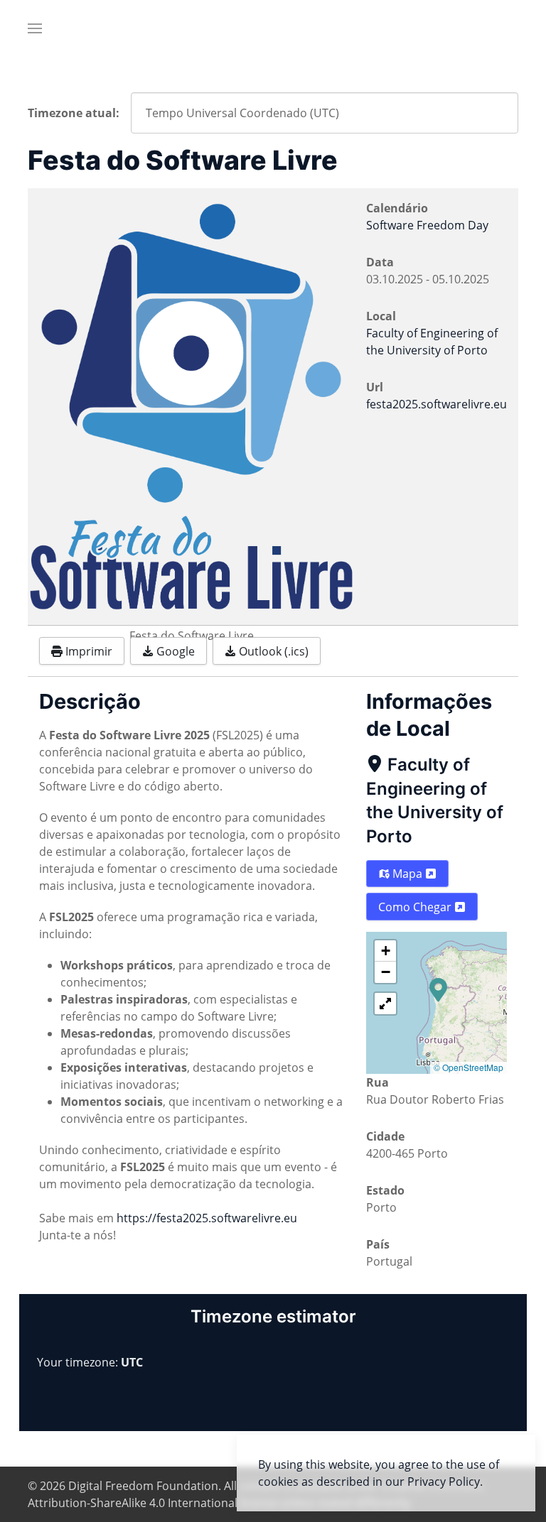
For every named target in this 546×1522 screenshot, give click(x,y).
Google (174, 651)
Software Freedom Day (427, 225)
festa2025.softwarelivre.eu (436, 404)
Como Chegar (416, 907)
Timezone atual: (73, 113)
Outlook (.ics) (272, 651)
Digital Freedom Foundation (143, 1486)
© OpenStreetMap (468, 1067)
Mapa (407, 873)
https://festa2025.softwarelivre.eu (207, 1218)
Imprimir (87, 651)
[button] (35, 28)
